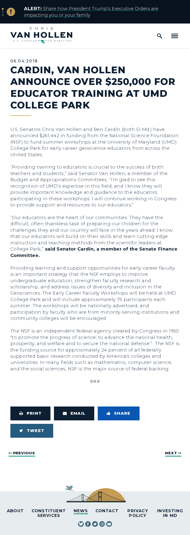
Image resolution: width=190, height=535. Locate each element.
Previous (24, 453)
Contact (107, 510)
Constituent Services (49, 513)
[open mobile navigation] (175, 36)
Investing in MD (170, 513)
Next (171, 453)
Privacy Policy (137, 513)
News (81, 510)
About (15, 510)
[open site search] (160, 36)
